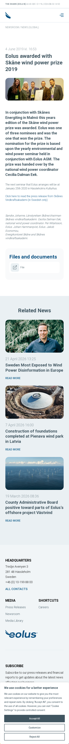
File (22, 267)
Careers (44, 607)
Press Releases (15, 607)
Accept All (34, 718)
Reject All (34, 736)
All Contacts (16, 589)
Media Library (14, 620)
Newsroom (12, 27)
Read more (12, 378)
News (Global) (30, 27)
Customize (35, 727)
